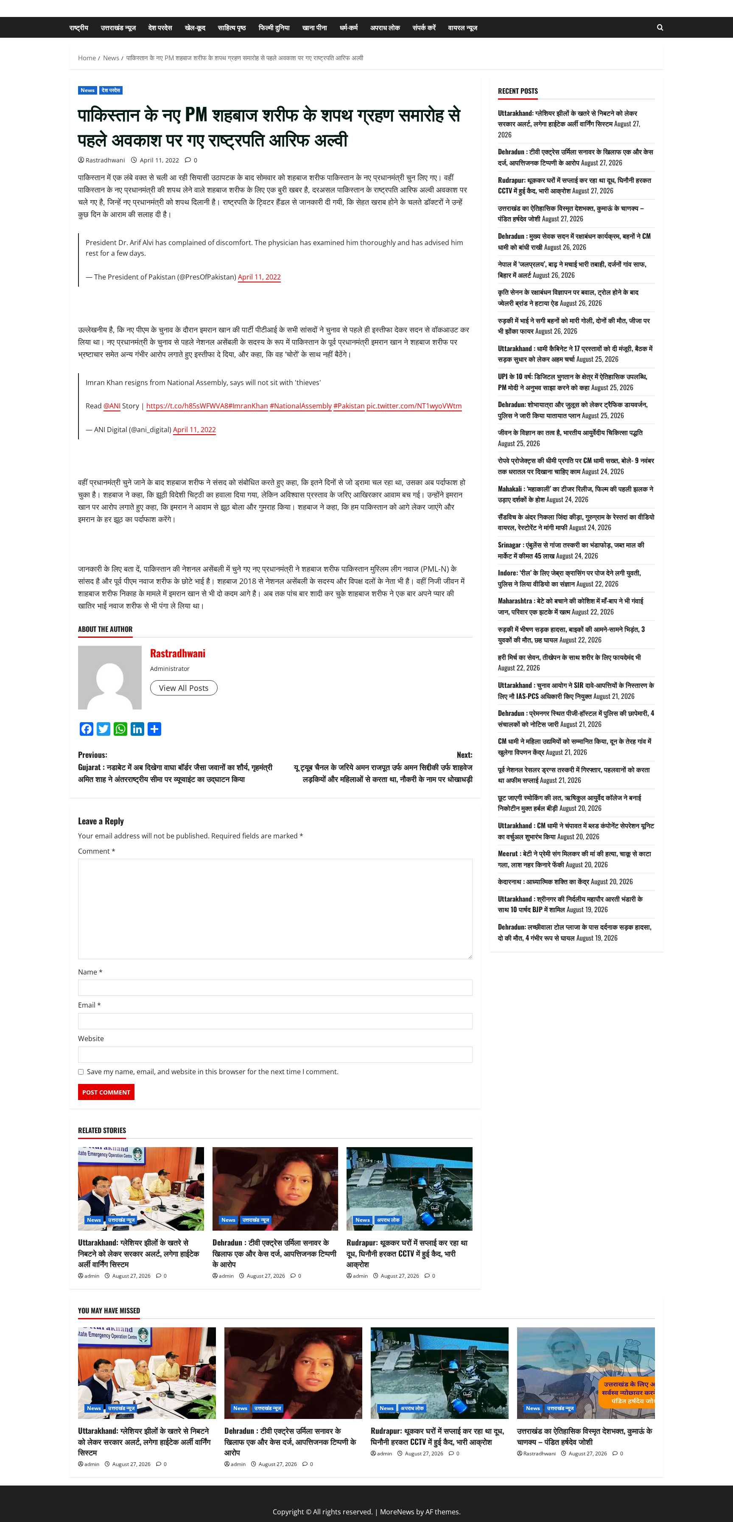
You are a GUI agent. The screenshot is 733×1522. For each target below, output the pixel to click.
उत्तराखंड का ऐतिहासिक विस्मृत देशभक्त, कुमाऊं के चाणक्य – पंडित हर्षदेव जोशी (584, 1436)
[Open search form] (660, 27)
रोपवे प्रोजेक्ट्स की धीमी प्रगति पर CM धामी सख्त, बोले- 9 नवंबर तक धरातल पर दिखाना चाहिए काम (576, 465)
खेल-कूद (195, 27)
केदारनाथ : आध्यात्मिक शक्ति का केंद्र (543, 881)
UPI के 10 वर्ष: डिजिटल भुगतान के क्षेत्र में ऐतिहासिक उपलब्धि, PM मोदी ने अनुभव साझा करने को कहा (572, 381)
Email (89, 1005)
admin (91, 1275)
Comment (96, 851)
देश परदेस (160, 27)
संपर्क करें (424, 27)
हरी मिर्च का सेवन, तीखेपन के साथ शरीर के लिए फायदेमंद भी (569, 657)
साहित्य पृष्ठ (232, 27)
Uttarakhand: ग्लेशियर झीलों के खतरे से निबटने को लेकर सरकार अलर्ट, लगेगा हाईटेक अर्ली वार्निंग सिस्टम (138, 1253)
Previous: (175, 767)
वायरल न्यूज (462, 27)
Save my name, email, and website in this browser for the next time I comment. (213, 1071)
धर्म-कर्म (349, 27)
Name (90, 972)
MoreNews (397, 1511)
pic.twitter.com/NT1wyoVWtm (414, 406)
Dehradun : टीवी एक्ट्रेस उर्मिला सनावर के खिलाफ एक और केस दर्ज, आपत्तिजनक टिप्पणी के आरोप (274, 1253)
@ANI (112, 406)
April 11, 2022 (259, 277)
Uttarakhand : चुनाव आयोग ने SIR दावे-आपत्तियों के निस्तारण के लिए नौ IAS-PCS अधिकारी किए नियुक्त (576, 690)
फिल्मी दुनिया (274, 27)
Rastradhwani (105, 160)
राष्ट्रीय (79, 27)
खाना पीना (314, 27)
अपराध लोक (385, 27)
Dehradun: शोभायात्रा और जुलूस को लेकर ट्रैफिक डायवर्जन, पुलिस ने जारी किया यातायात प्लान (573, 409)
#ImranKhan (248, 406)
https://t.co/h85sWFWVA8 (187, 406)
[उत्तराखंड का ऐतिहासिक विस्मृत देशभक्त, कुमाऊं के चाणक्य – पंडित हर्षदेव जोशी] (586, 1373)
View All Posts (184, 688)
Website (91, 1038)
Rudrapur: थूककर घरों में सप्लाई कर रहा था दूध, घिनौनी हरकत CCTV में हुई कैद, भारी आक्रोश (407, 1253)
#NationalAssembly (301, 406)
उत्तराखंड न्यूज (118, 27)
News (88, 90)
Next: (383, 767)
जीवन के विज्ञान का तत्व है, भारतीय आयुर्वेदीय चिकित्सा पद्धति (570, 432)
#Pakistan (349, 406)
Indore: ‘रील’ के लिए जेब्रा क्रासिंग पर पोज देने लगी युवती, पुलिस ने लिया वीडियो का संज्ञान (569, 578)
